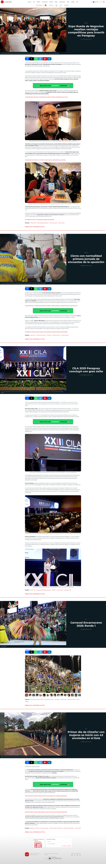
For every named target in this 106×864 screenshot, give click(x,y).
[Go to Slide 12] (65, 695)
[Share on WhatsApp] (36, 58)
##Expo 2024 (33, 222)
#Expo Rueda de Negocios (43, 222)
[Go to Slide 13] (68, 695)
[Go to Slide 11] (61, 695)
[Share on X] (31, 58)
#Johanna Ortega (64, 335)
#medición (49, 335)
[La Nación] (6, 2)
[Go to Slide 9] (54, 695)
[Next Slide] (78, 674)
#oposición (32, 335)
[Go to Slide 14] (72, 695)
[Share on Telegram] (40, 58)
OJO (86, 619)
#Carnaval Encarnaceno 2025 (36, 699)
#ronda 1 (78, 699)
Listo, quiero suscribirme (66, 845)
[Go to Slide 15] (76, 695)
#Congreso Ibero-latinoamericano (43, 590)
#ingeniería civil (67, 590)
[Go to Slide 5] (40, 695)
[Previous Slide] (27, 674)
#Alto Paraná (78, 828)
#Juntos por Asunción (41, 335)
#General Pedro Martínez (68, 828)
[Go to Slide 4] (37, 695)
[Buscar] (104, 2)
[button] (53, 674)
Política (86, 252)
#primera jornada (53, 222)
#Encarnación (63, 699)
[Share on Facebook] (27, 58)
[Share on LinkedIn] (49, 58)
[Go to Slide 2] (30, 695)
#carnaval (57, 699)
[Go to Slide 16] (79, 695)
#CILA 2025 (32, 590)
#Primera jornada (44, 828)
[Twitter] (75, 855)
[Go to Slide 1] (26, 695)
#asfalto (54, 590)
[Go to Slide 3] (33, 695)
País (86, 728)
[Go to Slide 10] (58, 695)
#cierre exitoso (61, 222)
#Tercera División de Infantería (55, 828)
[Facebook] (72, 855)
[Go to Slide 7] (47, 695)
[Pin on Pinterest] (45, 58)
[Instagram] (77, 855)
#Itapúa (26, 701)
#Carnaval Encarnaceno (49, 699)
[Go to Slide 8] (51, 695)
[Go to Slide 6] (44, 695)
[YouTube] (80, 855)
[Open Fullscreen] (79, 657)
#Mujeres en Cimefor (35, 828)
